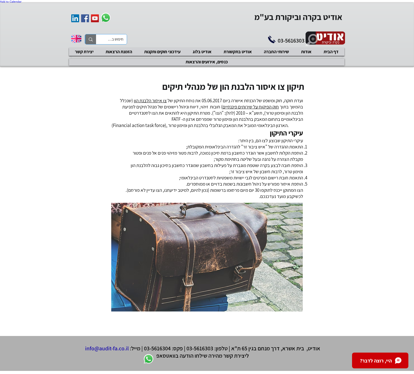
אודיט (314, 348)
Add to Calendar (10, 1)
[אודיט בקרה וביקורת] (75, 18)
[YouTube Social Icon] (95, 18)
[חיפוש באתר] (90, 39)
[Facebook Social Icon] (85, 18)
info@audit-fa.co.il (107, 348)
